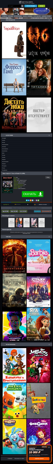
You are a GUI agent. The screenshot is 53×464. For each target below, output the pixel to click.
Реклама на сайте (19, 458)
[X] (34, 200)
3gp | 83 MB (5, 211)
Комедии (10, 16)
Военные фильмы (5, 144)
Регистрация (30, 6)
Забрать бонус (39, 458)
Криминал (4, 163)
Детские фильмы (5, 148)
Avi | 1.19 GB (23, 211)
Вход (41, 6)
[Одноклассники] (30, 200)
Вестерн (3, 142)
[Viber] (36, 200)
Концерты (4, 159)
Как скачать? (37, 211)
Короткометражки (5, 161)
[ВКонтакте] (29, 200)
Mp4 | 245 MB (14, 211)
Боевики (30, 16)
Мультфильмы (18, 16)
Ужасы (25, 16)
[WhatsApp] (38, 200)
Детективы (4, 146)
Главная (4, 16)
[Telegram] (32, 200)
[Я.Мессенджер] (27, 200)
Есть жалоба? (46, 211)
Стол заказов (37, 16)
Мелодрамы (4, 165)
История (3, 155)
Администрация (46, 16)
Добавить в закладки (43, 204)
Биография (4, 138)
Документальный (23, 180)
